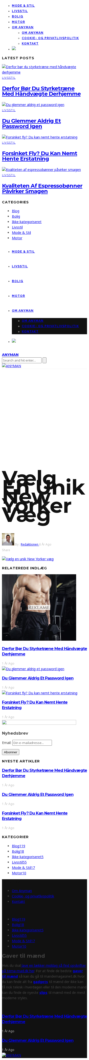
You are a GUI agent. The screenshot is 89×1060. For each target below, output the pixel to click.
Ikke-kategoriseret (27, 221)
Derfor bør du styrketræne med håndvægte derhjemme (41, 91)
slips (43, 992)
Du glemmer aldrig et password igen (31, 124)
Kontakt (30, 43)
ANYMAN (10, 354)
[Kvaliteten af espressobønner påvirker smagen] (41, 169)
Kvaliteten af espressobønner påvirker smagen (42, 188)
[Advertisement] (44, 415)
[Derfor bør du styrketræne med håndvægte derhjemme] (44, 72)
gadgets (40, 981)
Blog (15, 211)
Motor (18, 22)
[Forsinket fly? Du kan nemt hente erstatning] (39, 137)
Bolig (17, 16)
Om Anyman (23, 27)
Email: (7, 742)
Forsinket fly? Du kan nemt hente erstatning (39, 156)
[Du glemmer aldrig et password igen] (33, 104)
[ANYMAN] (11, 1055)
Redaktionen (30, 544)
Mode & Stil (23, 5)
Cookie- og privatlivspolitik (50, 38)
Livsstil (20, 11)
